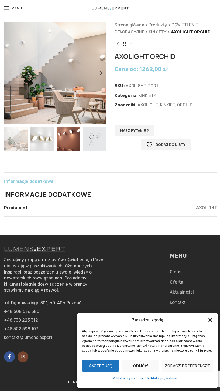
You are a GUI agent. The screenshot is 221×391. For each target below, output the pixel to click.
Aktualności (182, 292)
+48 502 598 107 (21, 328)
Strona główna (129, 25)
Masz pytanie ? (134, 131)
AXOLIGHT (147, 104)
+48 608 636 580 (21, 311)
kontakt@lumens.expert (28, 337)
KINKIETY (158, 32)
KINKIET (167, 104)
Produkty (158, 25)
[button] (210, 320)
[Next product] (130, 44)
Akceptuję (100, 365)
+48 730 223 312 (21, 320)
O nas (175, 271)
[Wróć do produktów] (124, 44)
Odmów (140, 365)
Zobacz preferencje (187, 365)
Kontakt (178, 302)
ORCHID (185, 104)
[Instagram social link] (23, 356)
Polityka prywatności (129, 378)
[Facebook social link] (9, 356)
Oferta (176, 282)
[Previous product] (118, 44)
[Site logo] (110, 8)
